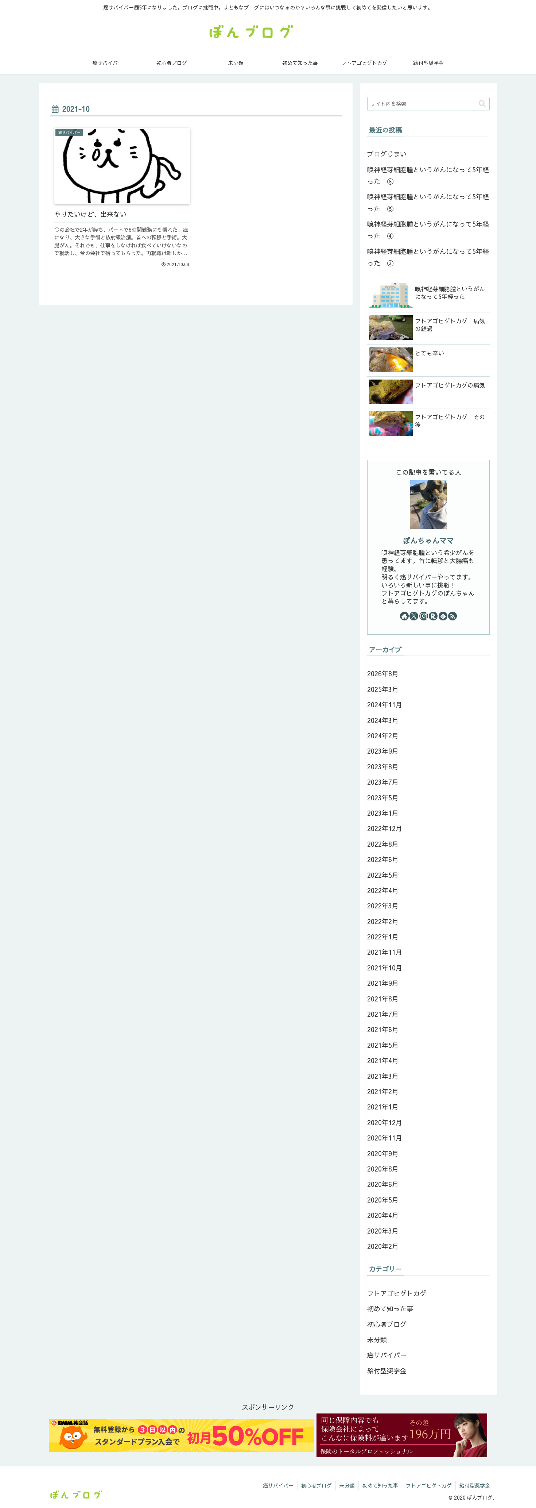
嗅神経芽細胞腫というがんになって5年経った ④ (428, 229)
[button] (482, 103)
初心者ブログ (316, 1485)
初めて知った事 (380, 1485)
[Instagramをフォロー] (423, 616)
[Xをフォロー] (413, 616)
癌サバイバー (278, 1485)
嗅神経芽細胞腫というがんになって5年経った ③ (428, 257)
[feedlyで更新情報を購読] (443, 616)
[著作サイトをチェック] (404, 616)
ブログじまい (387, 153)
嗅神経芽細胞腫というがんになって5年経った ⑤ (428, 175)
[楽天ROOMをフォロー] (433, 616)
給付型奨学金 (474, 1485)
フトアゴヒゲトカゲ (429, 1485)
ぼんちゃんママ (428, 540)
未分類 (347, 1485)
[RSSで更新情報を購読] (452, 616)
